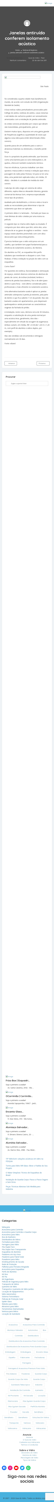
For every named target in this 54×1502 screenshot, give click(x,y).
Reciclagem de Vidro (29, 1457)
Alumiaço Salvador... (17, 1127)
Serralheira (38, 1412)
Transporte (13, 1423)
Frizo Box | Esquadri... (18, 1080)
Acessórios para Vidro (11, 1234)
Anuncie (29, 1437)
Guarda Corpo (39, 1379)
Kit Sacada (28, 1396)
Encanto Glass (42, 1352)
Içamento (39, 1390)
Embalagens (26, 1352)
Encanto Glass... (14, 1111)
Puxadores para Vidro (10, 1259)
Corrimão (19, 1336)
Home (17, 50)
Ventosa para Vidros (10, 1311)
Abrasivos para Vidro (10, 1306)
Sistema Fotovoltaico (10, 1296)
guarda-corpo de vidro (18, 1379)
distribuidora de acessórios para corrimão (27, 1341)
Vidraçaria (6, 1227)
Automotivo (33, 1330)
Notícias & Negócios (30, 50)
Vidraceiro (40, 1423)
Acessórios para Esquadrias (13, 1269)
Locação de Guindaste (11, 1314)
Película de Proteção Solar (12, 1299)
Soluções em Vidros (41, 1417)
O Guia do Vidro (29, 1440)
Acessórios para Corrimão (12, 1229)
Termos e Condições (29, 1445)
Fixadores (26, 1374)
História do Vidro (29, 1455)
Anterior (11, 363)
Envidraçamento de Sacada (13, 1262)
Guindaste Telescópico (20, 1385)
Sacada (25, 1412)
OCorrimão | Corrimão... (19, 1096)
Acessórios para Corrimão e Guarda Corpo (19, 1232)
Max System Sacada (16, 1406)
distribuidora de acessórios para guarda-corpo (27, 1346)
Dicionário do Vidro (29, 1453)
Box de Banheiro (9, 1237)
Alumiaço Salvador (15, 1330)
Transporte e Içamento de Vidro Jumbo (18, 1289)
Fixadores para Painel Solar (13, 1257)
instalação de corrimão (20, 1390)
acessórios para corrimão (34, 1325)
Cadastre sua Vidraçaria (29, 1442)
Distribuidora (33, 1336)
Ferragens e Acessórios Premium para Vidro (26, 1368)
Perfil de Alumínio (38, 1406)
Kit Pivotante (13, 1396)
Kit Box (5, 1274)
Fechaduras (40, 1357)
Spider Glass (7, 1301)
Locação (41, 1396)
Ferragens (26, 1363)
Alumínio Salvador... (17, 1142)
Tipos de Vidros (29, 1460)
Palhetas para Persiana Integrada (15, 1267)
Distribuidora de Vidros (11, 1239)
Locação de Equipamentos (13, 1291)
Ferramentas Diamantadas (13, 1309)
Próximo (42, 363)
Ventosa (27, 1423)
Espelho (12, 1357)
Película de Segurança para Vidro (15, 1281)
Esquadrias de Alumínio (11, 1252)
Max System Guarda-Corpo (34, 1401)
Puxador (13, 1412)
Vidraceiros (12, 1428)
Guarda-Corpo (41, 1374)
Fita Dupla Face (8, 1247)
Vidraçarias (41, 1428)
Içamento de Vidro (9, 1286)
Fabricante (25, 1357)
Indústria (38, 1385)
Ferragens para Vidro (10, 1244)
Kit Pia (4, 1276)
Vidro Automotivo (9, 1294)
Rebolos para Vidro (9, 1304)
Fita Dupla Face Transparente (14, 1249)
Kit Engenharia (8, 1279)
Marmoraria (13, 1401)
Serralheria (22, 1417)
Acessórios (13, 1325)
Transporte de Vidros (10, 1284)
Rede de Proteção (9, 1264)
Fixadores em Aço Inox (11, 1254)
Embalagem (10, 1352)
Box (44, 1330)
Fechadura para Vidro (10, 1242)
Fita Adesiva (11, 1374)
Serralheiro (8, 1417)
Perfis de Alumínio (9, 1272)
